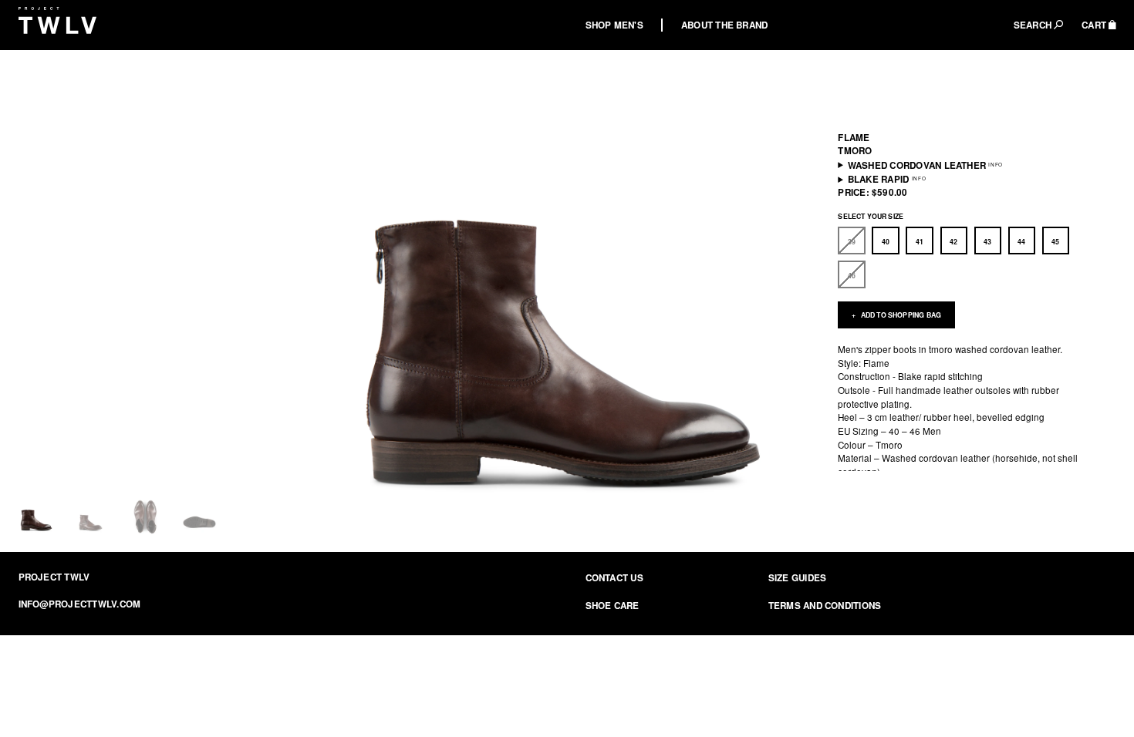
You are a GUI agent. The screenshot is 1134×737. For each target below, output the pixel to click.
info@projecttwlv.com (80, 604)
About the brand (724, 25)
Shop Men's (614, 25)
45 (1055, 242)
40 (885, 242)
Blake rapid (879, 179)
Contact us (614, 577)
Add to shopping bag (900, 315)
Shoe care (613, 605)
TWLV (58, 20)
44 (1021, 242)
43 (987, 242)
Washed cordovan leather (917, 164)
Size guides (797, 577)
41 (919, 242)
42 (953, 242)
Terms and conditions (825, 605)
